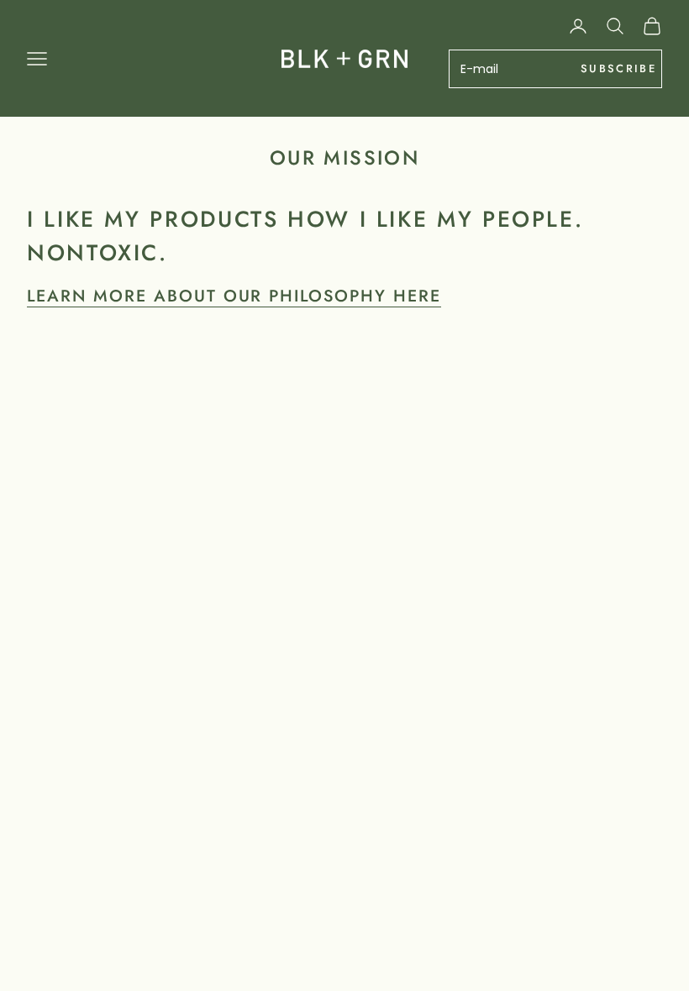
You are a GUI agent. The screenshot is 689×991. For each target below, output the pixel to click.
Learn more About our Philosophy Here (234, 295)
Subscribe (618, 68)
